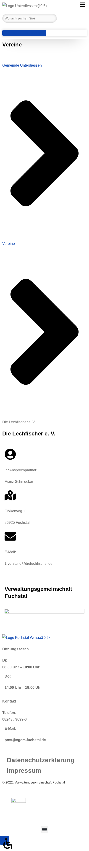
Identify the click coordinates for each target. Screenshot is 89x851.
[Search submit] (3, 26)
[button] (44, 829)
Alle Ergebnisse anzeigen (24, 33)
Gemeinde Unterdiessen (22, 65)
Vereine (8, 244)
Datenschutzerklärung (40, 760)
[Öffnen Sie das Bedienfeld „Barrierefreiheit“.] (4, 840)
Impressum (24, 770)
